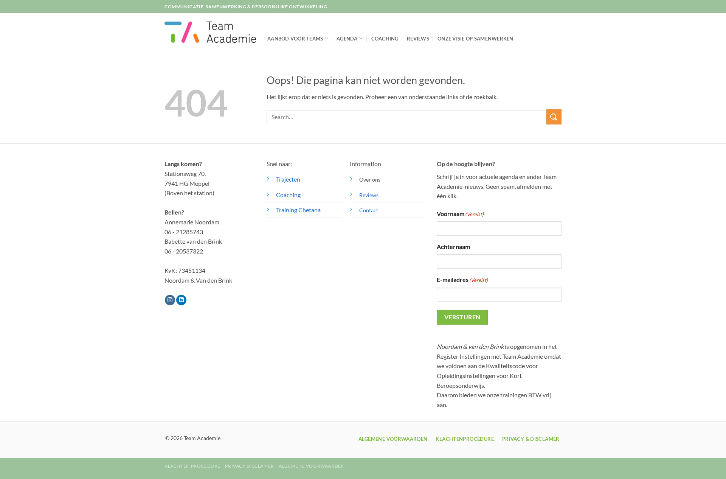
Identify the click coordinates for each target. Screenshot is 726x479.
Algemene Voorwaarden (311, 466)
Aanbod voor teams (295, 39)
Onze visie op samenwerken (475, 39)
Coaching (385, 39)
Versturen (462, 317)
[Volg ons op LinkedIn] (181, 300)
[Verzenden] (554, 116)
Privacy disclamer (249, 466)
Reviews (418, 39)
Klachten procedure (192, 466)
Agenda (347, 39)
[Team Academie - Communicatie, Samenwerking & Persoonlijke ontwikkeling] (210, 32)
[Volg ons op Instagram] (170, 300)
